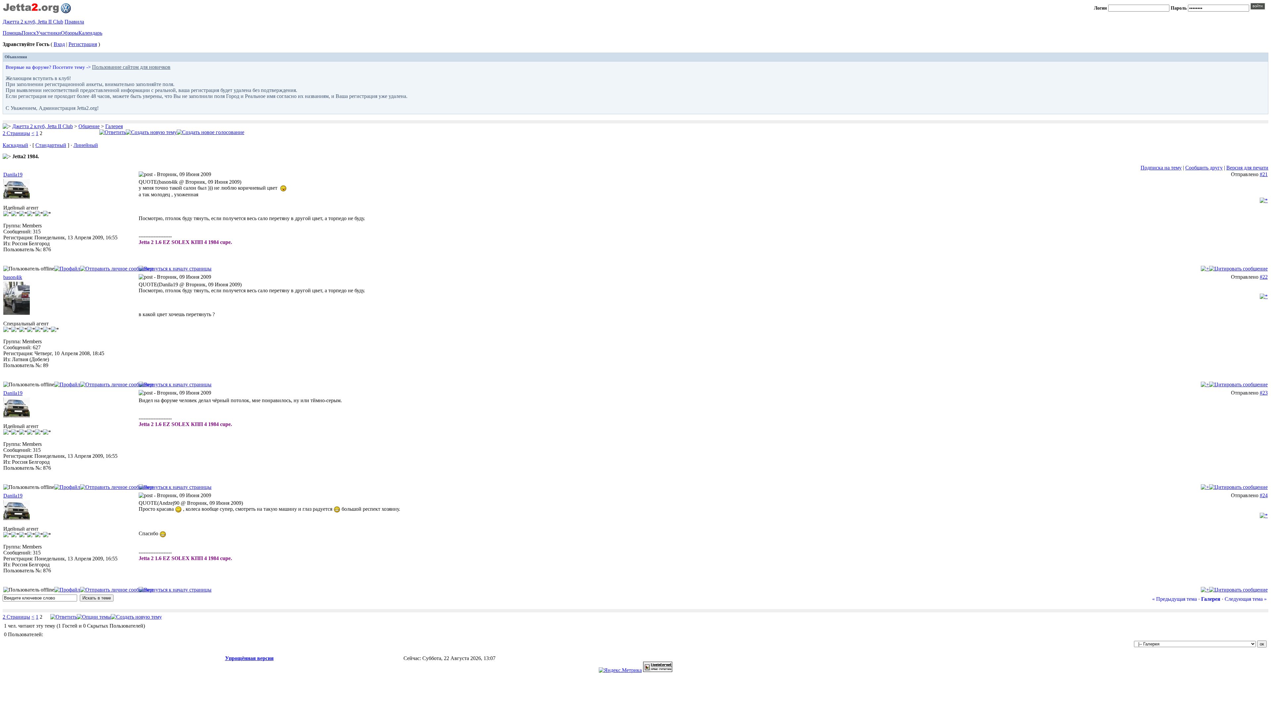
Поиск (29, 33)
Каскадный (15, 145)
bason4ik (12, 277)
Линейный (85, 145)
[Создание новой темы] (151, 132)
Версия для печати (1247, 167)
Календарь (90, 33)
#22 (1264, 277)
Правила (74, 21)
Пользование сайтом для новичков (131, 67)
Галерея (114, 126)
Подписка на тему (1161, 167)
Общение (89, 126)
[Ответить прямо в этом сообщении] (1238, 268)
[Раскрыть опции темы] (94, 617)
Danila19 (13, 174)
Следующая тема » (1246, 599)
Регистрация (83, 44)
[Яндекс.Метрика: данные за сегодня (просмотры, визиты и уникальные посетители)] (620, 670)
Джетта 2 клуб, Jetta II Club (33, 21)
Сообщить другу (1204, 167)
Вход (59, 44)
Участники (48, 33)
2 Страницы (16, 133)
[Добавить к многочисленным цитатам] (1205, 268)
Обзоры (69, 33)
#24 (1264, 495)
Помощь (12, 33)
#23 (1264, 393)
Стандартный (50, 145)
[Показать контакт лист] (67, 268)
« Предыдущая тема (1174, 599)
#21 (1264, 174)
